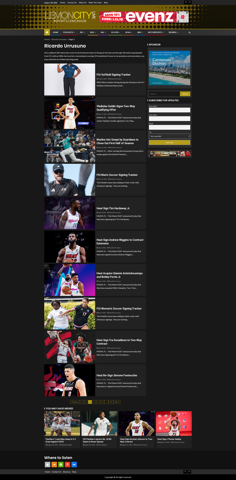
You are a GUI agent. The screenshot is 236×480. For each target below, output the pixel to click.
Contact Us (72, 2)
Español (173, 32)
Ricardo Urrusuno (115, 79)
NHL (102, 32)
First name (153, 106)
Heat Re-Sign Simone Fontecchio (117, 375)
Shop (106, 2)
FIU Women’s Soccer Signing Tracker (119, 308)
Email (151, 123)
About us (83, 2)
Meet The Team (95, 2)
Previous (75, 402)
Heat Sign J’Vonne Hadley (169, 439)
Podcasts (68, 32)
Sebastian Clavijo (66, 445)
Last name (153, 115)
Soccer (114, 32)
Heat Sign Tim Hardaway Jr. (113, 208)
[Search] (189, 32)
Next (117, 402)
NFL (81, 32)
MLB (92, 32)
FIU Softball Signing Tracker (114, 74)
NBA (139, 32)
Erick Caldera (102, 445)
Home (62, 2)
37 (111, 402)
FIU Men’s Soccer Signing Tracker (117, 174)
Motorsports (155, 32)
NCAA (127, 32)
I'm (150, 132)
